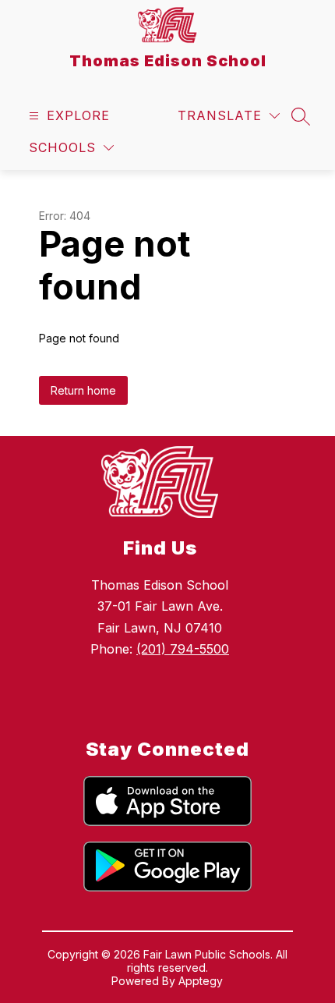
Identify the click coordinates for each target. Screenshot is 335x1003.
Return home (83, 390)
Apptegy (200, 980)
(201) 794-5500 (182, 649)
